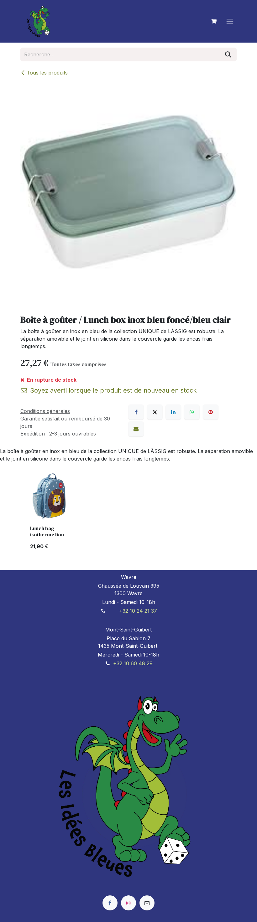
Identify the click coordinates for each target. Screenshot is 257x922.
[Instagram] (128, 902)
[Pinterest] (210, 412)
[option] (128, 513)
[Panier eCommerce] (214, 21)
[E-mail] (136, 428)
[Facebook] (136, 412)
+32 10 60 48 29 (133, 663)
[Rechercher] (228, 54)
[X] (154, 412)
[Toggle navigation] (230, 21)
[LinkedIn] (173, 412)
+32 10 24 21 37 (138, 611)
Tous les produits (47, 73)
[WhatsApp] (191, 412)
